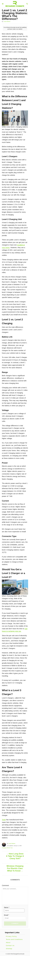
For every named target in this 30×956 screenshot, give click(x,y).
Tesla (4, 820)
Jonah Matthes (7, 21)
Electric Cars (10, 847)
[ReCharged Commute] (14, 4)
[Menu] (2, 4)
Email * (6, 915)
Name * (6, 907)
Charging (4, 847)
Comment (5, 885)
